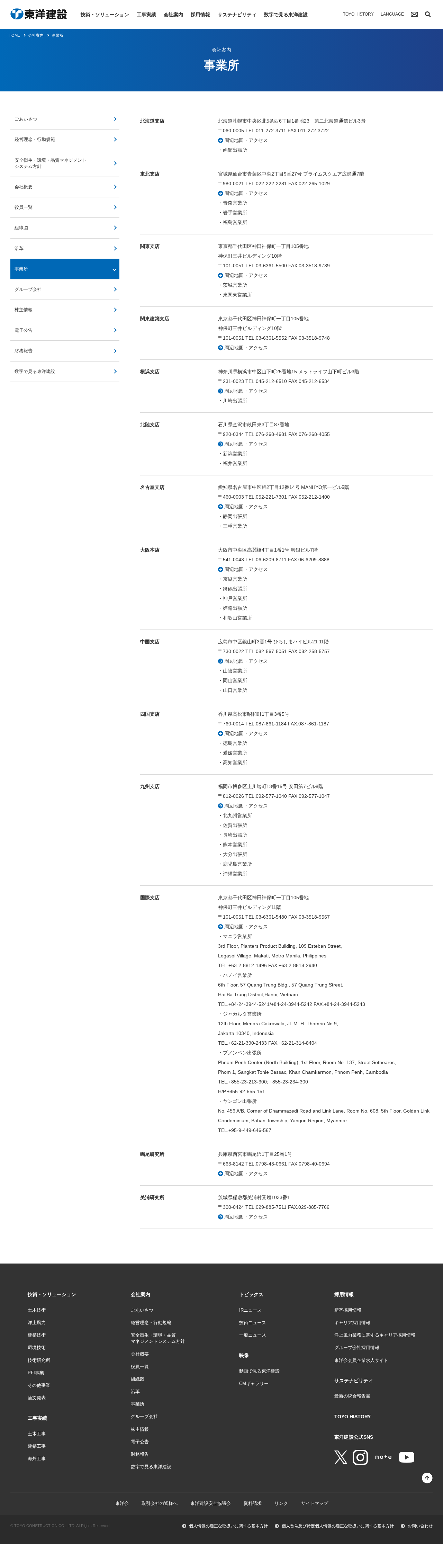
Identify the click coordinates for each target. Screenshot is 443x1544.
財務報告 (24, 350)
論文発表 (37, 1397)
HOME (14, 35)
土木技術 (37, 1310)
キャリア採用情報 (352, 1322)
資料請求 (253, 1503)
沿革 (19, 248)
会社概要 (24, 186)
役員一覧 (24, 207)
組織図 (21, 227)
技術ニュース (252, 1322)
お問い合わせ (420, 1526)
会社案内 (173, 14)
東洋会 (122, 1503)
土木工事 (37, 1433)
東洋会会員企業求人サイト (361, 1360)
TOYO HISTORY (358, 14)
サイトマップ (314, 1503)
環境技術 (37, 1347)
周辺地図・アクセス (246, 140)
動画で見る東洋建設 (259, 1371)
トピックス (251, 1294)
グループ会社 (28, 289)
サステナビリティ (237, 14)
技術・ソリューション (105, 14)
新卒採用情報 (347, 1310)
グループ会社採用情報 (356, 1347)
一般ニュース (252, 1335)
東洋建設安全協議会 (210, 1503)
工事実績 (146, 14)
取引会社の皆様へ (160, 1503)
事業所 (21, 268)
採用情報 (200, 14)
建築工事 (37, 1446)
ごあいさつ (26, 119)
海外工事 (37, 1458)
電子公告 (24, 330)
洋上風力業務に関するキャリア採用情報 (374, 1335)
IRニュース (250, 1310)
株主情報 (24, 309)
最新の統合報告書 (352, 1396)
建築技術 (37, 1335)
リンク (281, 1503)
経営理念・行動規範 (35, 139)
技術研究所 (39, 1360)
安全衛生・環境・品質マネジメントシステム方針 (51, 163)
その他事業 (39, 1385)
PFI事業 (36, 1372)
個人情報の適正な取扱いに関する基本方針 (228, 1526)
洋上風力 (37, 1322)
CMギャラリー (254, 1383)
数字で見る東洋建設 (286, 14)
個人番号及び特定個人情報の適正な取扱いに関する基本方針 (338, 1526)
